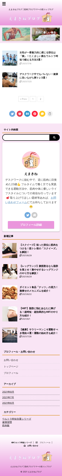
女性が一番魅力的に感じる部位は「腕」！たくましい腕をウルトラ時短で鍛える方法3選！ (39, 56)
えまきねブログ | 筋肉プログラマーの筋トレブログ (31, 466)
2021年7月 (8, 397)
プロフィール (11, 372)
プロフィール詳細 (31, 224)
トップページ (11, 366)
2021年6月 (8, 402)
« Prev (23, 99)
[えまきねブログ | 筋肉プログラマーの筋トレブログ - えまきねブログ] (27, 114)
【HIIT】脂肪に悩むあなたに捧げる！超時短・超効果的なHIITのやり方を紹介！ (39, 312)
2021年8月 (8, 391)
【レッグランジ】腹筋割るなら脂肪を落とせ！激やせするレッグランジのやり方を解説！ (39, 269)
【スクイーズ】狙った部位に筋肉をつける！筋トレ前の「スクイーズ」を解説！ (39, 248)
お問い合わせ (11, 360)
